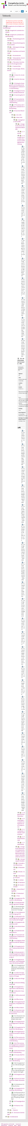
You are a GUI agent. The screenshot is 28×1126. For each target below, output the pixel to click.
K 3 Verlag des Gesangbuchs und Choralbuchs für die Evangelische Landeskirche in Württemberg (17, 86)
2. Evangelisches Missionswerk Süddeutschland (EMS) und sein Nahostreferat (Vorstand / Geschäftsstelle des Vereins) (20, 852)
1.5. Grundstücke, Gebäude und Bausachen (21, 832)
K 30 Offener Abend (19, 1007)
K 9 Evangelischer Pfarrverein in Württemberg (17, 899)
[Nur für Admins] (11, 11)
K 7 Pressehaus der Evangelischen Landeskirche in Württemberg (17, 106)
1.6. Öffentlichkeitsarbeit (21, 838)
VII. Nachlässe (21, 882)
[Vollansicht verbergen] (18, 358)
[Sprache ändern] (22, 11)
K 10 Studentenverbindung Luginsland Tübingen (16, 903)
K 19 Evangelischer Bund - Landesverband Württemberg (16, 948)
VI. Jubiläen (21, 880)
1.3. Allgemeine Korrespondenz (21, 814)
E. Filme (18, 896)
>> (14, 73)
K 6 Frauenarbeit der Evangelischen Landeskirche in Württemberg (17, 100)
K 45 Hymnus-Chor (18, 1105)
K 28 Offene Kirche (18, 999)
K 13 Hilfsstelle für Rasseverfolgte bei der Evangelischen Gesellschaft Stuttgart (17, 918)
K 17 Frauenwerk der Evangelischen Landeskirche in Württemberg (17, 936)
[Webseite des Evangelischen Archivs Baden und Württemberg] (13, 4)
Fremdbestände (14, 1117)
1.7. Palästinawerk (20, 843)
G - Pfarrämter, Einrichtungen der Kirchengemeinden (15, 63)
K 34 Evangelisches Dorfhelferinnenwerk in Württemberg (17, 1033)
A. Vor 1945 (18, 115)
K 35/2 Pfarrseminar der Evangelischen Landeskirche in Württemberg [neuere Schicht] (17, 1045)
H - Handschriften (16, 66)
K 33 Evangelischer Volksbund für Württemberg (17, 1028)
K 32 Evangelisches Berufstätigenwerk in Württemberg (16, 1023)
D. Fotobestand (20, 893)
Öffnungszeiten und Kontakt (7, 1124)
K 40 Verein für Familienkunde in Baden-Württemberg (16, 1080)
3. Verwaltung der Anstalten (20, 860)
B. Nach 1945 (19, 117)
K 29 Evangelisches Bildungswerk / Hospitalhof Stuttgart (17, 1003)
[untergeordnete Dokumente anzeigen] (6, 30)
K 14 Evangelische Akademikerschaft (16, 923)
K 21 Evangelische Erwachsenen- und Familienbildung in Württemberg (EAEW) (17, 961)
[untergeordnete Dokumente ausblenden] (4, 26)
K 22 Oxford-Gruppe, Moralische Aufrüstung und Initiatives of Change (17, 974)
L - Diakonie (15, 1110)
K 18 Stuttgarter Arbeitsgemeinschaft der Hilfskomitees (17, 942)
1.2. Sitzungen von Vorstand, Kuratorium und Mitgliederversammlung (21, 140)
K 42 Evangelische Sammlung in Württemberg (16, 1089)
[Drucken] (18, 427)
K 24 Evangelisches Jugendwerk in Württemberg (16, 987)
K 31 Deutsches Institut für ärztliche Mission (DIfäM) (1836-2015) (16, 1011)
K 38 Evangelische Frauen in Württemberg (17, 1059)
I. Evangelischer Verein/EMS (19, 120)
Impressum (18, 1124)
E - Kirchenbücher (16, 55)
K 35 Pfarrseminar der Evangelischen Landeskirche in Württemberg (17, 1039)
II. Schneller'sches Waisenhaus (19, 864)
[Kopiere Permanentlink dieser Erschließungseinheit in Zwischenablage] (20, 427)
